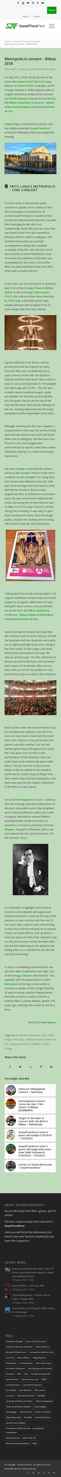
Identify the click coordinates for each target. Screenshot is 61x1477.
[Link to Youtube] (23, 2)
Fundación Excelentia (40, 1374)
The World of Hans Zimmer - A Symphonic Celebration (25, 1430)
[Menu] (50, 26)
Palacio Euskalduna (44, 1401)
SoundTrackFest (42, 1417)
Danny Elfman (23, 1357)
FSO (26, 1374)
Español (36, 16)
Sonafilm (28, 1417)
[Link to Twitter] (28, 2)
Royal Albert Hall (13, 1417)
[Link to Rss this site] (37, 2)
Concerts (32, 69)
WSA (35, 1443)
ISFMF (44, 1379)
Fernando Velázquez (15, 1368)
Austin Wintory (42, 1346)
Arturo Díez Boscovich (36, 1341)
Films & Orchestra (46, 69)
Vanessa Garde (13, 1438)
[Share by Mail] (51, 1067)
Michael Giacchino (26, 1395)
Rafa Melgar (11, 1412)
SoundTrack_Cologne (15, 1423)
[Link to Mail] (42, 2)
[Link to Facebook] (18, 2)
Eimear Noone (26, 1363)
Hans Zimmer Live (30, 1379)
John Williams (25, 1390)
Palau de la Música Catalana (18, 1406)
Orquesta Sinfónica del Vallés (19, 1401)
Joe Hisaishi (11, 1390)
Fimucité (10, 1374)
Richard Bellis (26, 1412)
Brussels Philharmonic (16, 1352)
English (25, 16)
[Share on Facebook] (10, 1067)
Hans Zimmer (12, 1379)
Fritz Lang (18, 1039)
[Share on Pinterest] (41, 1067)
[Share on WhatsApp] (31, 1067)
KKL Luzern (40, 1390)
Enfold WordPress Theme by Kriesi (20, 1468)
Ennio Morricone (43, 1363)
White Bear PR (29, 1438)
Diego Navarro (39, 1357)
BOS (44, 1035)
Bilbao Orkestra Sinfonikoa (25, 1035)
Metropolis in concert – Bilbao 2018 (30, 61)
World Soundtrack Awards (17, 1443)
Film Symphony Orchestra (40, 1368)
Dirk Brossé (11, 1363)
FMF (19, 1374)
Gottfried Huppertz (35, 1039)
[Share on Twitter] (20, 1067)
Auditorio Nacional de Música (19, 1346)
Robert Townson (42, 1412)
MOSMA (41, 1395)
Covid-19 (10, 1357)
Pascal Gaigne (40, 1406)
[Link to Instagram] (32, 2)
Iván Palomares (13, 1385)
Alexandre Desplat (14, 1341)
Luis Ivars (10, 1395)
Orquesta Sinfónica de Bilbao (25, 1043)
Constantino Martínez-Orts (41, 1352)
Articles (23, 69)
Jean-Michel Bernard (32, 1385)
